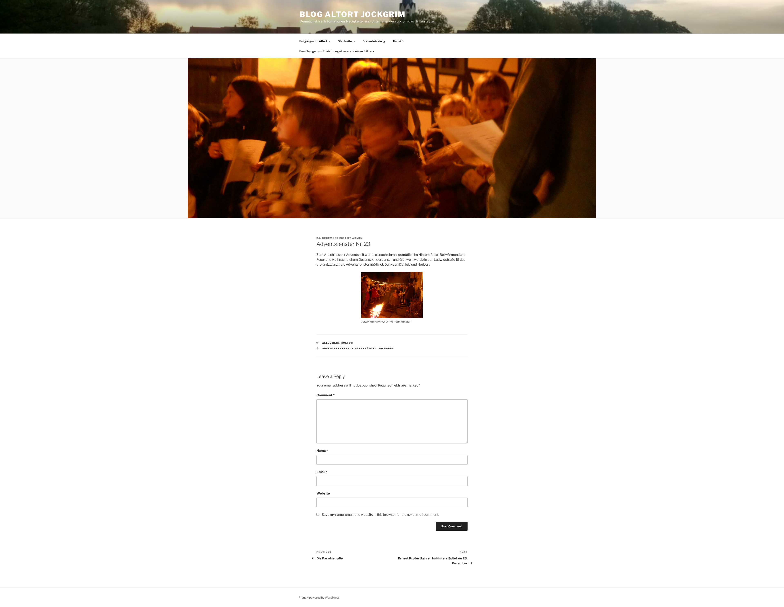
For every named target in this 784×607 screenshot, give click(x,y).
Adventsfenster (336, 348)
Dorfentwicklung (373, 41)
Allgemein (331, 342)
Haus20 (398, 41)
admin (357, 238)
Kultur (347, 342)
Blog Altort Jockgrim (353, 14)
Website (323, 493)
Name (322, 451)
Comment (325, 395)
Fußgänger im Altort (313, 41)
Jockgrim (386, 348)
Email (321, 472)
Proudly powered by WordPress (319, 597)
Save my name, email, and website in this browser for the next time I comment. (380, 515)
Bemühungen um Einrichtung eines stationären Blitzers (336, 51)
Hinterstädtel (364, 348)
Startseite (345, 41)
